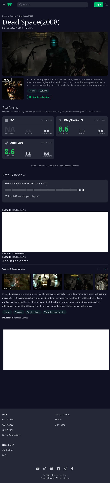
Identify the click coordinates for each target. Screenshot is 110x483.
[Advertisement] (55, 232)
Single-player (33, 312)
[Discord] (51, 468)
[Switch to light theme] (106, 4)
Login (98, 4)
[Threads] (44, 468)
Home (4, 16)
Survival (43, 90)
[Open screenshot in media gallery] (78, 282)
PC (3, 27)
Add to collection (41, 97)
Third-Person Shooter (54, 312)
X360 (12, 27)
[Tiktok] (72, 468)
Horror (32, 90)
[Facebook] (58, 468)
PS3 (7, 27)
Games (13, 16)
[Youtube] (38, 468)
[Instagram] (65, 468)
